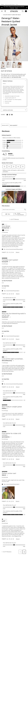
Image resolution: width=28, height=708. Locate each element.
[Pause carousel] (27, 7)
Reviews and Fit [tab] (5, 125)
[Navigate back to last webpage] (2, 14)
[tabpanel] (14, 341)
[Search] (23, 11)
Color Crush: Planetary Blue (12, 14)
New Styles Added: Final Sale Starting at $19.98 (14, 6)
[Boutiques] (5, 11)
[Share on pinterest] (11, 114)
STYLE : (4, 83)
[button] (26, 11)
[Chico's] (14, 11)
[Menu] (2, 11)
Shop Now (12, 7)
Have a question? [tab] (13, 125)
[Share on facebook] (7, 114)
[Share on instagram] (9, 114)
